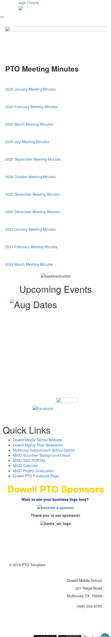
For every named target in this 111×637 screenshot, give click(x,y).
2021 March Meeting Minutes (29, 264)
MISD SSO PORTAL (29, 460)
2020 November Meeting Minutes (32, 194)
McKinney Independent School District (44, 450)
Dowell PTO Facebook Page (36, 475)
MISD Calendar (25, 465)
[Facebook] (43, 407)
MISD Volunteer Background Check (41, 455)
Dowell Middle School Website (37, 439)
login (22, 2)
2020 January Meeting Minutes (30, 89)
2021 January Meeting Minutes (30, 229)
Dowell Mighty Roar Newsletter (38, 444)
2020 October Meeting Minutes (30, 176)
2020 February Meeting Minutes (31, 106)
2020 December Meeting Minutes (32, 211)
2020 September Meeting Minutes (33, 159)
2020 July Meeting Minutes (27, 141)
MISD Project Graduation (33, 470)
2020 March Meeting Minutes (29, 124)
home (34, 2)
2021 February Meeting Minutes (31, 246)
